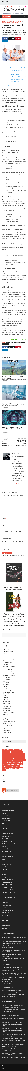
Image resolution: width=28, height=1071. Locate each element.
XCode (4, 770)
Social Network (6, 730)
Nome (4, 518)
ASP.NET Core (19, 751)
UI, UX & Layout (6, 716)
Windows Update (13, 768)
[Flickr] (25, 6)
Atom (4, 781)
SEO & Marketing (7, 723)
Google (8, 342)
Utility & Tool (6, 706)
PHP (4, 686)
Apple (8, 751)
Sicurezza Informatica (8, 727)
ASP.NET (5, 679)
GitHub (8, 756)
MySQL (4, 760)
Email (4, 525)
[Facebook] (13, 6)
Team (23, 342)
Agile (4, 660)
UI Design (5, 710)
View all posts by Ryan (18, 483)
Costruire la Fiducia (14, 81)
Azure (11, 754)
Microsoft (23, 758)
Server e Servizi (6, 725)
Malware (17, 758)
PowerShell (8, 762)
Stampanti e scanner (7, 657)
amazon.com (21, 625)
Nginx (8, 760)
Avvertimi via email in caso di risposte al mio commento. (14, 542)
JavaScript (5, 684)
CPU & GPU (6, 649)
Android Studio (6, 677)
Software (5, 703)
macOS (4, 699)
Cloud (4, 719)
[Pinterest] (23, 6)
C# (4, 680)
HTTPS (17, 756)
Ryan (13, 34)
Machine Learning (10, 758)
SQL (4, 688)
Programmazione (7, 673)
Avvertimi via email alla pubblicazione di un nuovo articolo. (14, 548)
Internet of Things (7, 669)
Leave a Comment (19, 34)
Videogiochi (6, 708)
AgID (13, 749)
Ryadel (4, 1070)
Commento (5, 499)
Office (19, 760)
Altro (4, 646)
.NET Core (8, 749)
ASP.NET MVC (5, 754)
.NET (4, 749)
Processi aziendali (15, 22)
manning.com (13, 625)
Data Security (7, 728)
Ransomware (19, 762)
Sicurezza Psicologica (16, 342)
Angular (4, 751)
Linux (4, 697)
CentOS (18, 754)
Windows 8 (17, 766)
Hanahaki (9, 1070)
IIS (20, 756)
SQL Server (13, 764)
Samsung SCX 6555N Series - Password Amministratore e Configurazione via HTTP (13, 1024)
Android (5, 693)
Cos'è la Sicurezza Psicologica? (17, 67)
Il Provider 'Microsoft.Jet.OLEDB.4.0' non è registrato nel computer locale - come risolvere (13, 1044)
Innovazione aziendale (17, 21)
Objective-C (13, 760)
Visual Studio (5, 766)
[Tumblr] (19, 6)
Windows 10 (5, 768)
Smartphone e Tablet (7, 655)
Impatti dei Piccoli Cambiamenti (18, 76)
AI (15, 749)
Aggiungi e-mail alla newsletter (12, 531)
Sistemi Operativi (7, 692)
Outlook (23, 760)
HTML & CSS (6, 682)
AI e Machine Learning (8, 675)
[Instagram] (21, 6)
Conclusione (9, 85)
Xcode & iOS (6, 690)
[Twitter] (5, 6)
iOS (4, 695)
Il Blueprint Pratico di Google (17, 79)
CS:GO (22, 754)
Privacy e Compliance (8, 721)
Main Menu (7, 16)
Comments (6, 784)
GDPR (4, 756)
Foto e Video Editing (7, 712)
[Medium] (17, 6)
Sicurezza (8, 764)
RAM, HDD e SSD (7, 653)
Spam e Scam (6, 732)
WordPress (20, 768)
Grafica (4, 714)
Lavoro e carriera (6, 22)
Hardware (5, 648)
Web (4, 718)
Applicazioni (6, 705)
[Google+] (9, 6)
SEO (3, 764)
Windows (5, 701)
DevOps (5, 664)
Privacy (13, 762)
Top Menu (5, 1)
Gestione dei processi (6, 21)
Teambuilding (5, 344)
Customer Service (7, 662)
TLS (21, 764)
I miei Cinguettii (6, 629)
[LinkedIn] (15, 6)
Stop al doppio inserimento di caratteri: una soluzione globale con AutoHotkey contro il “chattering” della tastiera (12, 968)
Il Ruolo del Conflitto (15, 74)
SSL (18, 764)
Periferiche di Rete (7, 651)
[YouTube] (7, 6)
